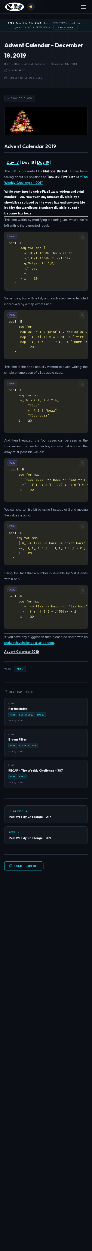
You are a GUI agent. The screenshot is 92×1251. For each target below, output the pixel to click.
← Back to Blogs (19, 98)
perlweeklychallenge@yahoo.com (29, 643)
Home (7, 64)
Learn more (65, 27)
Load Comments (26, 866)
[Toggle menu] (83, 6)
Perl (19, 669)
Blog (17, 64)
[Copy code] (82, 237)
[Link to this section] (59, 147)
